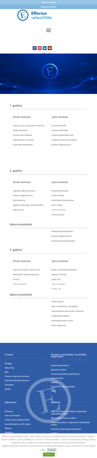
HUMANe (54, 382)
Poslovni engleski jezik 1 (62, 144)
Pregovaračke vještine (61, 316)
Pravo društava (58, 195)
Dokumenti (9, 411)
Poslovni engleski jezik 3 (62, 236)
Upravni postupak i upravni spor (26, 269)
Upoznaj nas (9, 385)
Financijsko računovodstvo (63, 200)
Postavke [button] (51, 450)
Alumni (53, 391)
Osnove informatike (60, 130)
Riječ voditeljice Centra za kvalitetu (63, 418)
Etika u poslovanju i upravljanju (65, 306)
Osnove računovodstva (22, 135)
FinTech (16, 279)
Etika (6, 372)
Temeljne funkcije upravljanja (64, 140)
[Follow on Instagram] (40, 48)
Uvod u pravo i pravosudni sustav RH (28, 125)
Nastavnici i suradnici (58, 370)
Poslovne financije (59, 274)
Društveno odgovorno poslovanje (17, 376)
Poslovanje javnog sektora (62, 231)
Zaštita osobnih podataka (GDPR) (17, 420)
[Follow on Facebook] (35, 48)
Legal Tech (56, 279)
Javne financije (19, 200)
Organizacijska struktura (60, 365)
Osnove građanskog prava (63, 135)
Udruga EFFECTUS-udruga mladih (63, 387)
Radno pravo (18, 210)
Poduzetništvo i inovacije (23, 140)
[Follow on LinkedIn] (45, 48)
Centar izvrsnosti (57, 378)
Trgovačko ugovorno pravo (24, 191)
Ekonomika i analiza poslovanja (26, 274)
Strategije (8, 363)
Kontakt (7, 389)
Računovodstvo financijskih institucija (67, 311)
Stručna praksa (58, 214)
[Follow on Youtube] (50, 48)
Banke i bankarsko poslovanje (64, 269)
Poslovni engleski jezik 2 (23, 195)
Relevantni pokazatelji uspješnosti (17, 380)
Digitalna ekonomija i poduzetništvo (28, 205)
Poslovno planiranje (60, 191)
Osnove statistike (59, 125)
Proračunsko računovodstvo (63, 241)
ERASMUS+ (9, 432)
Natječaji (8, 428)
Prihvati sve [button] (48, 454)
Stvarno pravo (57, 301)
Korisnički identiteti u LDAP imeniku (18, 424)
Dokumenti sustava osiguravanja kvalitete (66, 429)
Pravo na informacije (12, 415)
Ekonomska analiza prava (62, 320)
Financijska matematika (23, 144)
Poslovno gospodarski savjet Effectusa (65, 374)
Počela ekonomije (20, 130)
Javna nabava (57, 205)
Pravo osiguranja (59, 325)
